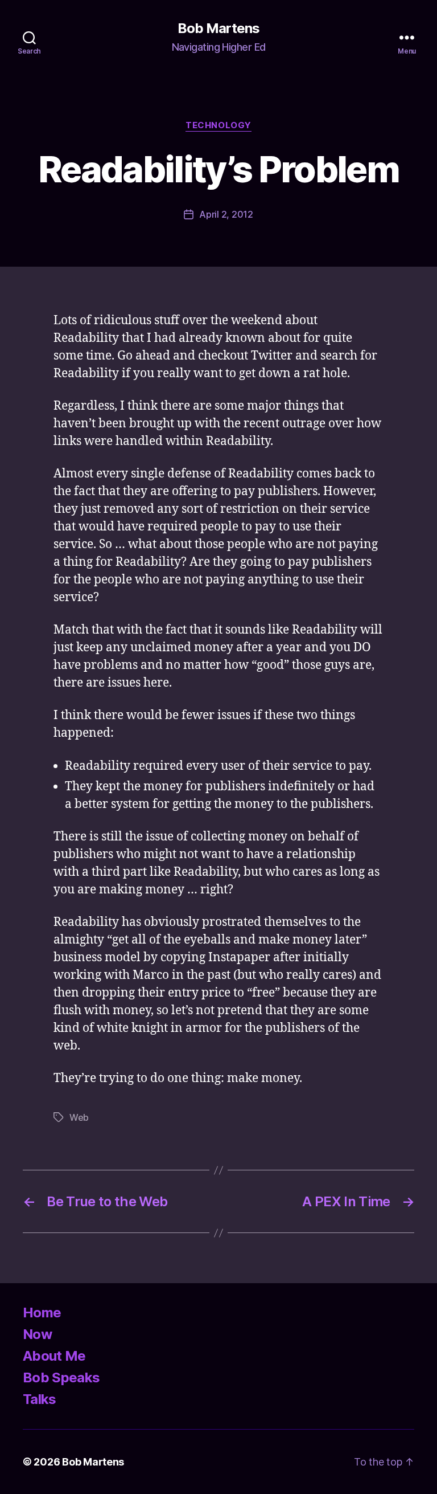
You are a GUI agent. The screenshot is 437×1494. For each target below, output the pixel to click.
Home (42, 1312)
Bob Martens (218, 28)
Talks (39, 1399)
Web (79, 1117)
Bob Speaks (61, 1377)
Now (37, 1334)
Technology (218, 125)
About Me (54, 1356)
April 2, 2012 (226, 214)
